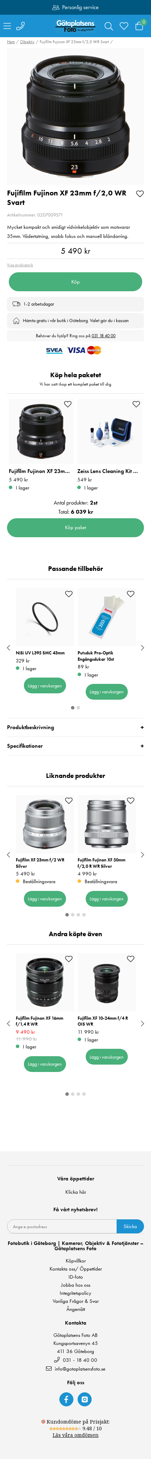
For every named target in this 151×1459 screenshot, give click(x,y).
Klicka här (75, 1191)
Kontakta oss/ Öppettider (76, 1269)
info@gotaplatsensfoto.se (80, 1369)
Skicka (130, 1226)
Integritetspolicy (75, 1293)
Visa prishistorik (20, 265)
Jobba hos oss (75, 1285)
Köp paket (75, 527)
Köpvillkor (76, 1261)
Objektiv (27, 42)
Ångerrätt (75, 1309)
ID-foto (75, 1277)
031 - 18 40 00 (79, 1360)
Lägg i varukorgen (45, 685)
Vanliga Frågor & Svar (76, 1301)
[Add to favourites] (140, 193)
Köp (75, 281)
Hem (11, 42)
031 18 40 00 (104, 336)
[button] (75, 116)
